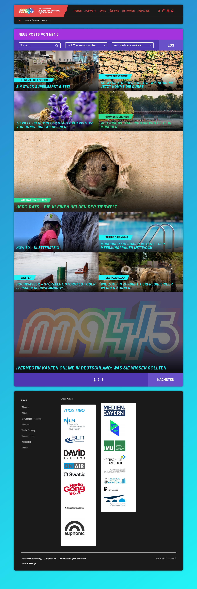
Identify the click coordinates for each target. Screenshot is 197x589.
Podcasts (90, 11)
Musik (103, 11)
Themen (77, 11)
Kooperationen (28, 436)
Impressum (51, 558)
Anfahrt (25, 447)
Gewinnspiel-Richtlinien (31, 419)
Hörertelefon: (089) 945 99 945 (73, 558)
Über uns (114, 11)
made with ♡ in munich (166, 558)
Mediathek (143, 11)
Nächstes (165, 380)
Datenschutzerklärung (32, 558)
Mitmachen (129, 11)
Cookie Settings (29, 563)
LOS (171, 45)
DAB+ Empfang (28, 430)
